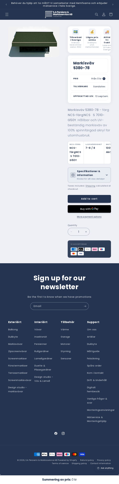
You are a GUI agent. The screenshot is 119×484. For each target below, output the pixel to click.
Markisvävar (15, 344)
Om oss (92, 329)
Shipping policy (79, 463)
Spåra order (94, 365)
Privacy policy (104, 460)
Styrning (66, 351)
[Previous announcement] (6, 4)
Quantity (72, 225)
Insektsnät (40, 336)
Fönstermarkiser (18, 365)
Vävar (38, 329)
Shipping (90, 185)
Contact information (100, 463)
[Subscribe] (85, 306)
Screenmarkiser (17, 358)
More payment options (89, 216)
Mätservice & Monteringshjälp (96, 419)
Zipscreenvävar (17, 351)
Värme (65, 329)
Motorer (65, 344)
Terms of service (60, 463)
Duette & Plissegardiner (42, 367)
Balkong (13, 329)
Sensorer (66, 358)
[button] (6, 14)
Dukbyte (13, 336)
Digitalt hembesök (93, 389)
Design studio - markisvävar (17, 389)
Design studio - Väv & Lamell (43, 379)
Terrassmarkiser (18, 372)
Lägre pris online (92, 38)
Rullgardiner (41, 351)
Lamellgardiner (43, 358)
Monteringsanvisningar (101, 410)
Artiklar (91, 336)
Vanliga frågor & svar (97, 400)
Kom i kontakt (95, 372)
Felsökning (93, 358)
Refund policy (87, 460)
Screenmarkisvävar (19, 380)
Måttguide (93, 351)
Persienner (40, 344)
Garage (65, 336)
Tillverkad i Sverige (76, 38)
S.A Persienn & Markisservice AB (41, 460)
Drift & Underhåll (97, 380)
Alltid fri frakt (107, 40)
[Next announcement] (112, 4)
